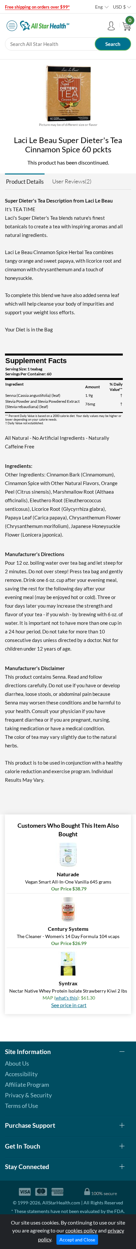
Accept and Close (77, 1239)
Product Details (25, 181)
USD (119, 7)
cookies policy (81, 1230)
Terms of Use (21, 1105)
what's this (66, 998)
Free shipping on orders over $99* (37, 7)
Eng (99, 7)
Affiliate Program (27, 1084)
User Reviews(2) (71, 181)
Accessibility (21, 1074)
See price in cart (68, 1005)
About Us (17, 1063)
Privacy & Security (28, 1095)
